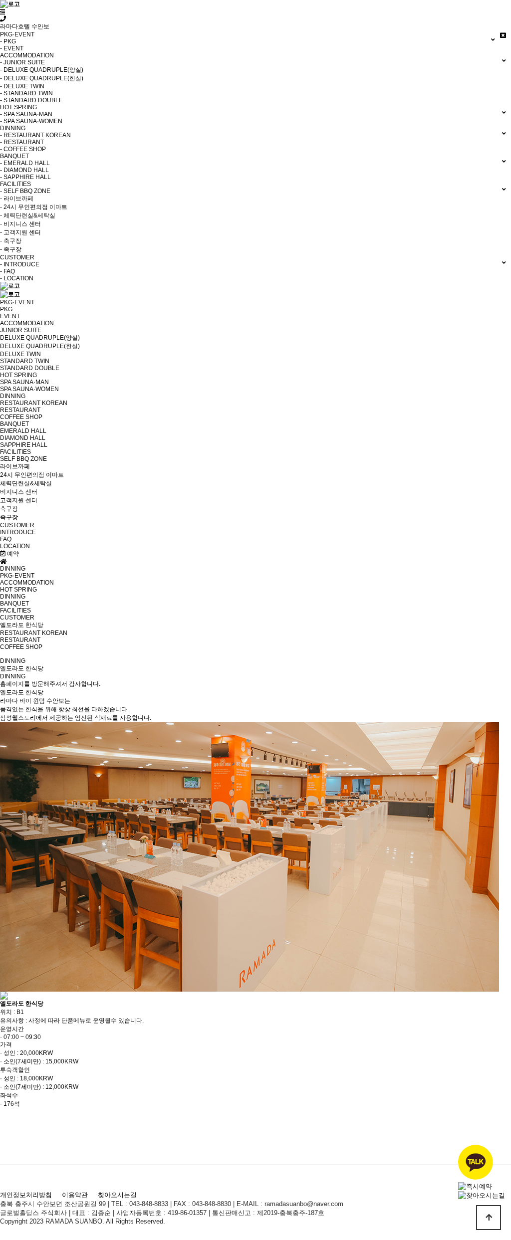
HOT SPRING (18, 375)
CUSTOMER (17, 525)
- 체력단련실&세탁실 (27, 215)
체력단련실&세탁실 (26, 483)
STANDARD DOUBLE (29, 368)
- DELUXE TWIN (22, 86)
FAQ (5, 539)
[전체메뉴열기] (2, 11)
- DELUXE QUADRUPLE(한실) (41, 78)
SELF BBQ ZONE (23, 458)
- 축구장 (10, 240)
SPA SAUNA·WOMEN (29, 389)
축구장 (9, 508)
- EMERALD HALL (25, 163)
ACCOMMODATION (27, 323)
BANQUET (14, 423)
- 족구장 (10, 249)
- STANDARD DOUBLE (31, 100)
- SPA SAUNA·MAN (26, 114)
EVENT (10, 316)
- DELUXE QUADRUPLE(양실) (41, 69)
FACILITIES (15, 451)
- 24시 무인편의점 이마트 (33, 207)
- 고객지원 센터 (20, 232)
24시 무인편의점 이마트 (32, 474)
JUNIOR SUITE (20, 330)
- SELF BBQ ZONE (25, 191)
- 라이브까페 (16, 198)
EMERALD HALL (23, 430)
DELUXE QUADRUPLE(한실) (40, 346)
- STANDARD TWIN (26, 93)
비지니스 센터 (18, 491)
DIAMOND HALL (22, 437)
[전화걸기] (3, 18)
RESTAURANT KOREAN (33, 403)
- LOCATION (16, 278)
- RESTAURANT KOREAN (35, 135)
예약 (12, 553)
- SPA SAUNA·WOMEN (31, 121)
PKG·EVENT (17, 302)
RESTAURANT (20, 410)
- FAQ (7, 271)
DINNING (12, 396)
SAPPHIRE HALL (23, 444)
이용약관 (75, 1195)
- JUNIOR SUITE (22, 62)
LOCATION (15, 546)
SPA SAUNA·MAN (24, 382)
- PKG (8, 41)
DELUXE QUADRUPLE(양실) (40, 337)
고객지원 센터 (18, 500)
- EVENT (11, 48)
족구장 (9, 517)
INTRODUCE (18, 532)
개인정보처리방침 (26, 1195)
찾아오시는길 (117, 1195)
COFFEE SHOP (21, 416)
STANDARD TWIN (24, 361)
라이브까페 (15, 466)
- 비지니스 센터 (20, 223)
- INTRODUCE (19, 264)
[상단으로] (488, 1217)
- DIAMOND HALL (24, 170)
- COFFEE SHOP (23, 149)
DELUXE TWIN (20, 354)
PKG (6, 309)
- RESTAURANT (22, 142)
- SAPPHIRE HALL (25, 177)
